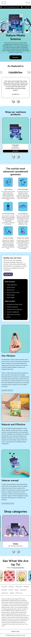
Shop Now (15, 57)
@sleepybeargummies (18, 568)
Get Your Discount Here (8, 503)
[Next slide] (17, 101)
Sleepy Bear (13, 635)
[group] (15, 531)
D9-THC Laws (19, 593)
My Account (4, 586)
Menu (27, 2)
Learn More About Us (7, 390)
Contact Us (11, 586)
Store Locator (18, 586)
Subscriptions (23, 590)
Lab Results (4, 590)
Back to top (15, 631)
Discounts (11, 590)
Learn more (8, 274)
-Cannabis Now (15, 94)
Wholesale (26, 586)
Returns (17, 590)
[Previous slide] (13, 101)
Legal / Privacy (5, 593)
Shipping (12, 593)
